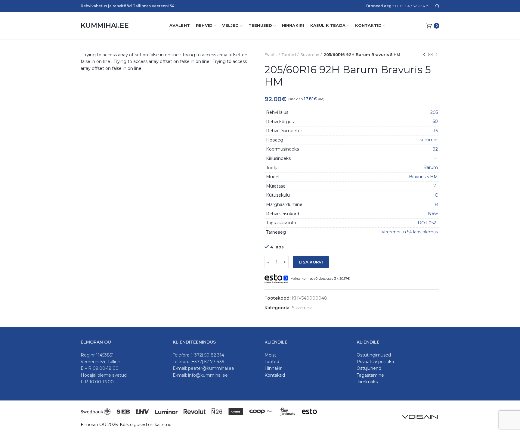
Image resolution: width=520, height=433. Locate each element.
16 (436, 130)
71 (435, 185)
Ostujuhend (369, 368)
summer (429, 139)
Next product (436, 54)
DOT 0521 (428, 223)
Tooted (289, 54)
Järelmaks (367, 382)
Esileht (271, 54)
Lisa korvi (311, 262)
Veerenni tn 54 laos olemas (410, 232)
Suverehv (309, 54)
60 (435, 121)
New (433, 213)
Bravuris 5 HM (423, 176)
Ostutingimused (374, 355)
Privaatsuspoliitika (375, 361)
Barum (430, 167)
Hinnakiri (274, 368)
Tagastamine (370, 375)
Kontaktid (275, 375)
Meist (270, 355)
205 (434, 112)
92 (435, 149)
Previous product (424, 54)
